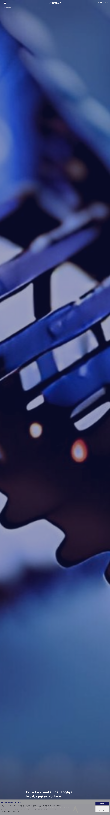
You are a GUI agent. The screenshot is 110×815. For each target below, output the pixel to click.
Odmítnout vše (102, 810)
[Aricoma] (55, 3)
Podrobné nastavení (102, 807)
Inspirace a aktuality (7, 7)
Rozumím (102, 803)
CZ (101, 2)
